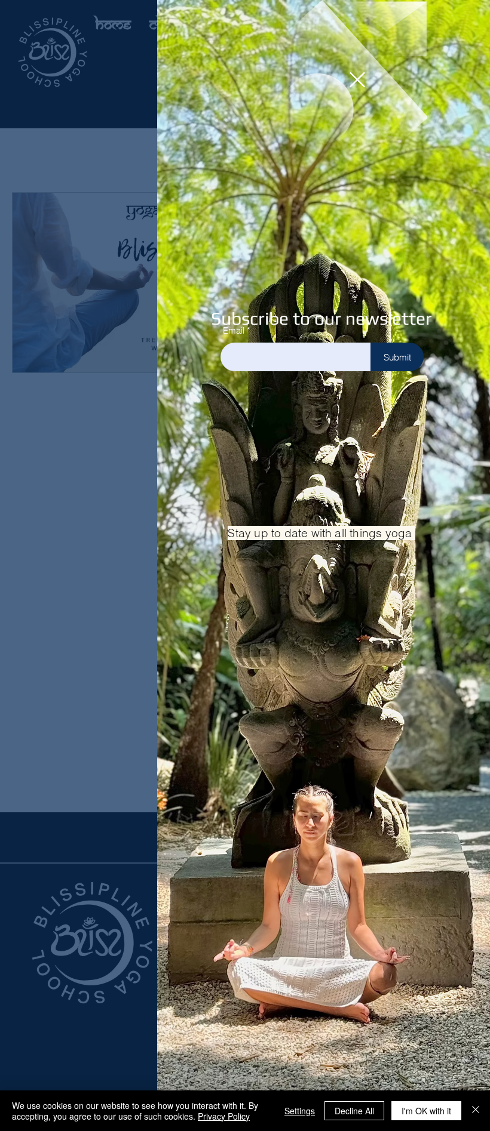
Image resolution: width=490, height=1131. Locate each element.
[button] (357, 79)
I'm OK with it (426, 1111)
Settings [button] (299, 1111)
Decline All (354, 1111)
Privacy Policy (224, 1116)
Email (233, 330)
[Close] (475, 1110)
